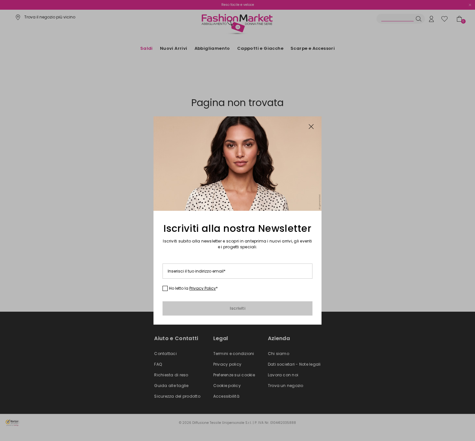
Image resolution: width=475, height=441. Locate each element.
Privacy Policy (202, 288)
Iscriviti (237, 308)
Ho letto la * (193, 288)
